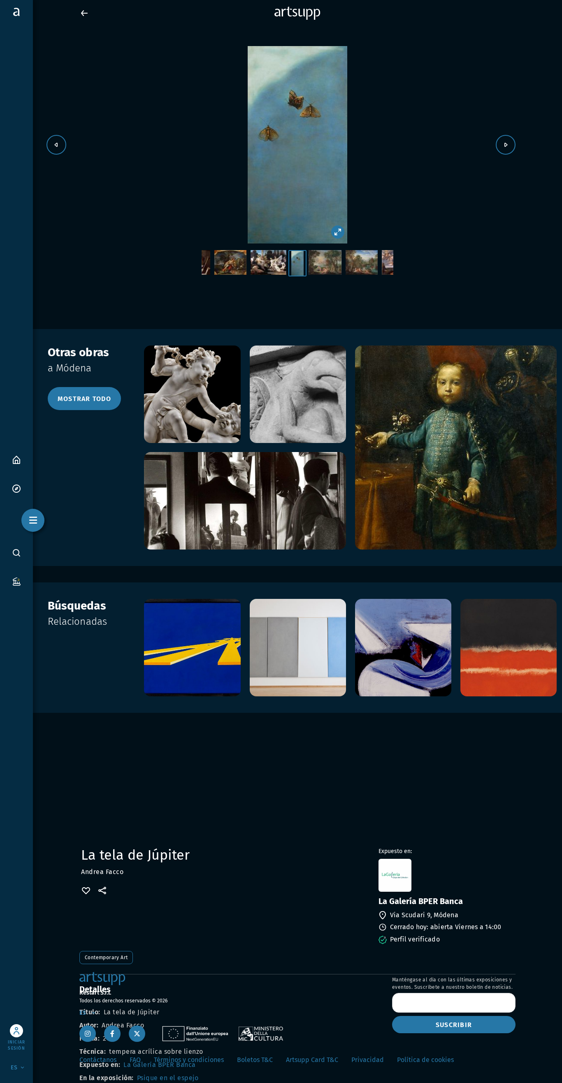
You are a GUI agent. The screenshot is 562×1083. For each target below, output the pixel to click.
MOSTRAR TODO (84, 399)
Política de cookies (425, 1060)
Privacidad (367, 1060)
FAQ (135, 1060)
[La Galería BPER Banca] (446, 875)
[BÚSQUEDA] (16, 552)
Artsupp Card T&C (312, 1060)
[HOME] (16, 459)
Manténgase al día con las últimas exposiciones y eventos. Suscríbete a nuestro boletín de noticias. (452, 983)
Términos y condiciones (189, 1060)
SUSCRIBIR (454, 1025)
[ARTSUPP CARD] (16, 581)
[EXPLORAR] (16, 488)
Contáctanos (97, 1060)
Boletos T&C (255, 1060)
